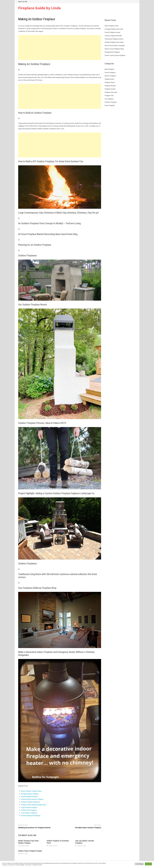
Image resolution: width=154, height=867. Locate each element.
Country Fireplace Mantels (113, 36)
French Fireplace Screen (112, 32)
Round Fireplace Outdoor (29, 796)
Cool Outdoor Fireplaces (29, 813)
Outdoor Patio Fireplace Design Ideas (33, 805)
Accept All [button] (148, 864)
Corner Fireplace (110, 72)
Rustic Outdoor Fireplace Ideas (31, 791)
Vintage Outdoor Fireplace (29, 794)
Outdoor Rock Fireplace (29, 810)
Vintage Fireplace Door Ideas (114, 42)
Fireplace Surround (111, 92)
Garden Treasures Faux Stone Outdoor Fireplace (28, 842)
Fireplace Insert (110, 82)
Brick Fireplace (109, 69)
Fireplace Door (109, 79)
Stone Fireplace (110, 105)
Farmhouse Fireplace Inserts (114, 39)
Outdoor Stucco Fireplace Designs (30, 851)
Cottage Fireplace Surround (114, 29)
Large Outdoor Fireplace (29, 807)
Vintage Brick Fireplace (112, 52)
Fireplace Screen (110, 89)
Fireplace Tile (109, 95)
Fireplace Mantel (110, 86)
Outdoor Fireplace (111, 102)
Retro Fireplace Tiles (111, 26)
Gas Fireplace (109, 99)
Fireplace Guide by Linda (39, 7)
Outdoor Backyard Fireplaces (30, 815)
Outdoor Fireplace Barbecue (30, 802)
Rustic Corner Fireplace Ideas (114, 49)
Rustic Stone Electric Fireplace (115, 45)
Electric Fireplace (110, 76)
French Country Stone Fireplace (115, 55)
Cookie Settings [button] (139, 864)
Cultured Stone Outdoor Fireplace (32, 799)
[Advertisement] (59, 47)
